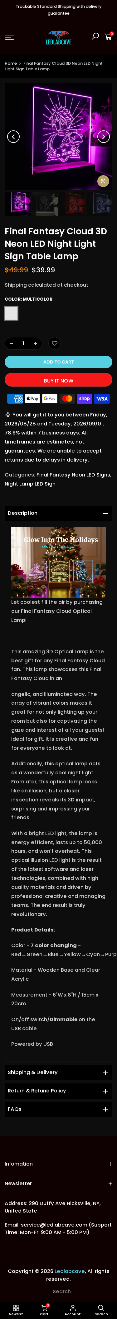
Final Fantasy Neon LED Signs (73, 474)
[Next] (103, 136)
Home (11, 63)
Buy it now (58, 380)
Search (62, 1291)
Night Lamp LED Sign (30, 483)
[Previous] (13, 136)
